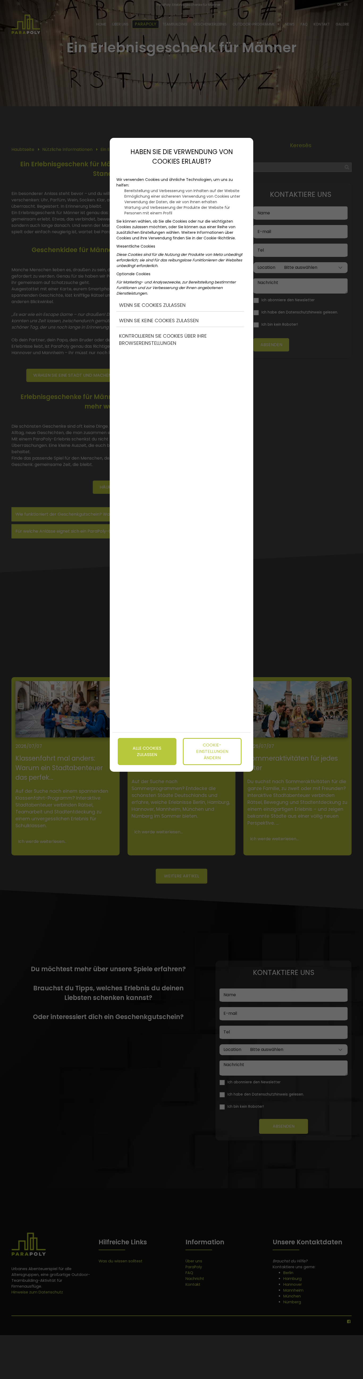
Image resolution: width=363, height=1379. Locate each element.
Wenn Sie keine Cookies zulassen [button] (159, 320)
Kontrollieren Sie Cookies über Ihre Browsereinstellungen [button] (163, 339)
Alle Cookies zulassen (147, 751)
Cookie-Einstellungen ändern (212, 751)
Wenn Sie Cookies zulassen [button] (152, 305)
